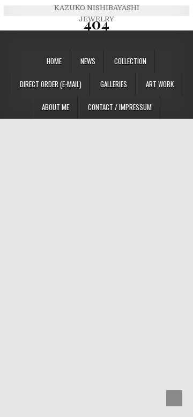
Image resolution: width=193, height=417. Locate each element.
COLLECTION (130, 61)
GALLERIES (113, 84)
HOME (54, 61)
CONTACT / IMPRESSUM (120, 107)
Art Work (160, 84)
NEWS (87, 61)
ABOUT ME (55, 107)
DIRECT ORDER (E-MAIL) (50, 84)
